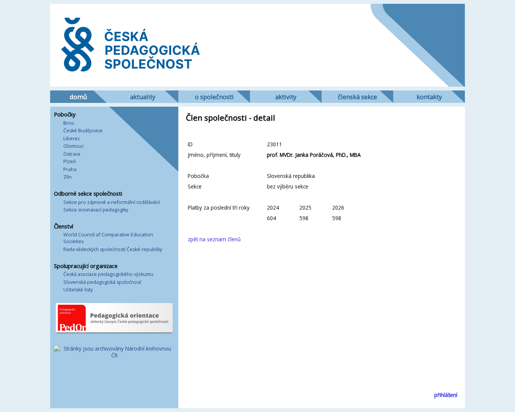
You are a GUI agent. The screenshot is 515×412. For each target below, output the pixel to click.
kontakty (429, 97)
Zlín (67, 177)
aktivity (285, 97)
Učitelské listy (78, 289)
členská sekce (357, 97)
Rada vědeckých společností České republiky (112, 249)
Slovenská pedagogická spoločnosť (102, 282)
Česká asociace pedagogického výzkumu (108, 274)
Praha (70, 169)
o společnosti (214, 97)
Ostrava (71, 154)
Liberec (71, 138)
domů (78, 97)
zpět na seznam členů (214, 239)
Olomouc (73, 146)
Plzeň (69, 161)
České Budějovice (83, 130)
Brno (68, 123)
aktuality (142, 97)
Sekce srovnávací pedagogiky (95, 210)
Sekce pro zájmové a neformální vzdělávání (111, 202)
